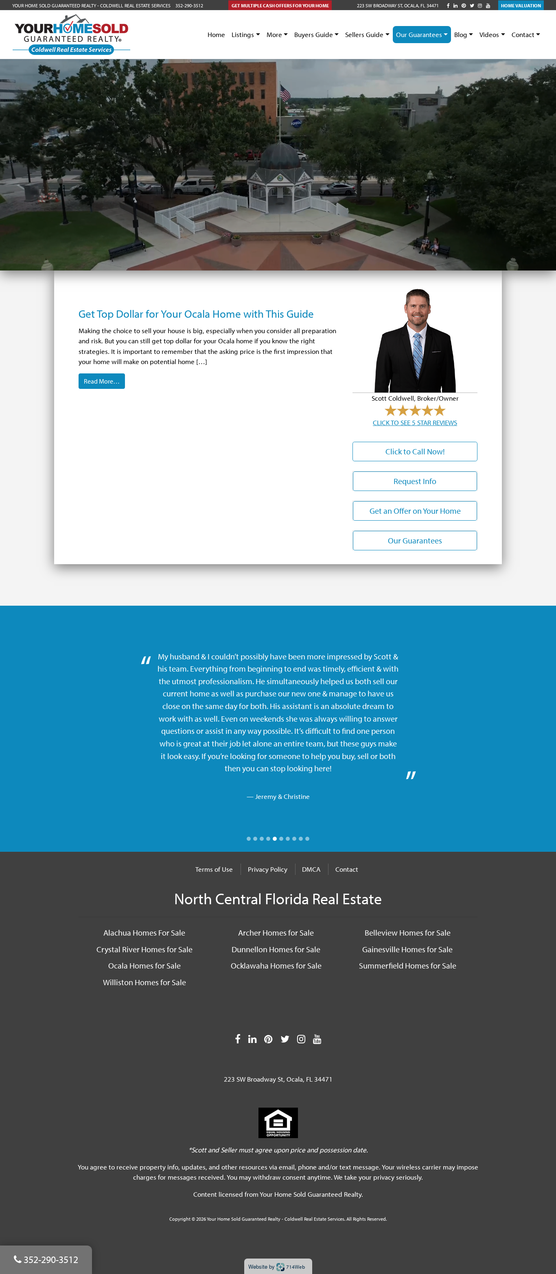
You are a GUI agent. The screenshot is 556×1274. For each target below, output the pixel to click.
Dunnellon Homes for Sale (276, 949)
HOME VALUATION (521, 5)
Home (216, 34)
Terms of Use (214, 869)
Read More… (102, 381)
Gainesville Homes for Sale (407, 949)
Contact (523, 34)
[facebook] (448, 5)
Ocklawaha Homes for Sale (276, 965)
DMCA (311, 869)
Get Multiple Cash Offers (280, 5)
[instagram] (480, 5)
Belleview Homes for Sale (408, 932)
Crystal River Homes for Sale (144, 949)
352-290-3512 (189, 5)
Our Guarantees (419, 34)
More (274, 34)
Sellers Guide (364, 34)
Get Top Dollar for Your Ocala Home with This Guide (196, 313)
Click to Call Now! (415, 451)
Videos (489, 34)
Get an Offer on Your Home (415, 511)
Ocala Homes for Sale (144, 965)
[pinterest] (464, 5)
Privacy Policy (267, 869)
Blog (460, 34)
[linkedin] (455, 5)
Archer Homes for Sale (276, 932)
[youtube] (488, 5)
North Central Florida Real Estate (278, 898)
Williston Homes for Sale (144, 982)
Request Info (415, 481)
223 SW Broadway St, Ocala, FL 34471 (398, 5)
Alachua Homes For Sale (144, 932)
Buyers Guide (313, 34)
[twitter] (472, 5)
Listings (243, 34)
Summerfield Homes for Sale (407, 965)
